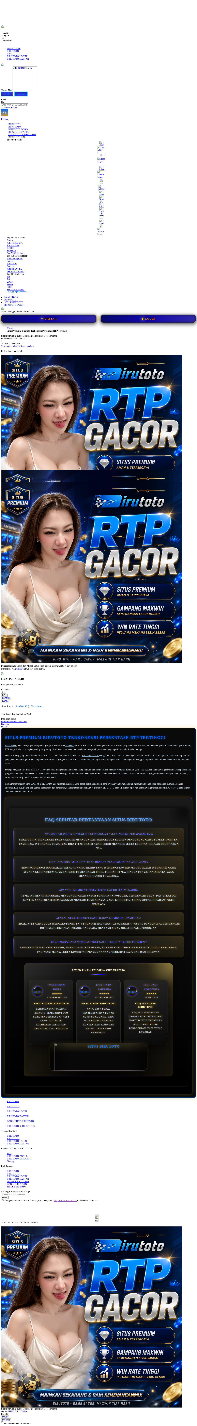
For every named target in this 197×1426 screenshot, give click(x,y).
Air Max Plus (13, 245)
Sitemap (10, 1161)
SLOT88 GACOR (90, 755)
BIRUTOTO (13, 51)
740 (8, 279)
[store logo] (25, 90)
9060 (9, 287)
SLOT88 (69, 745)
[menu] (98, 208)
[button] (7, 476)
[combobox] (14, 104)
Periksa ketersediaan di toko (14, 721)
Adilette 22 (12, 263)
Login (7, 94)
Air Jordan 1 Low (15, 243)
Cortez (10, 240)
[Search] (4, 112)
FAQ (9, 1153)
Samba (10, 261)
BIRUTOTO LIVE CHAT (19, 1158)
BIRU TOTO (13, 53)
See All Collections (15, 253)
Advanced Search (9, 107)
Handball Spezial (14, 258)
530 (8, 276)
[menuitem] (14, 124)
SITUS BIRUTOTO (13, 302)
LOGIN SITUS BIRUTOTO (20, 1121)
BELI (4, 695)
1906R (10, 284)
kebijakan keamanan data (65, 1200)
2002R (10, 282)
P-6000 (10, 248)
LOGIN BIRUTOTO (17, 1184)
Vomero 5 (11, 250)
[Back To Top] (2, 1421)
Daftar (21, 94)
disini (18, 669)
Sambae (10, 266)
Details (4, 726)
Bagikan (5, 724)
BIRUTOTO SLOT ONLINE (21, 1126)
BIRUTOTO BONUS (17, 1156)
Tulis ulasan (36, 706)
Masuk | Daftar (13, 48)
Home (10, 328)
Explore (4, 119)
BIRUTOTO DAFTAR (18, 59)
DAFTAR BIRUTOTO (18, 1181)
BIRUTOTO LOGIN (17, 56)
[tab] (98, 119)
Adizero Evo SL (14, 269)
